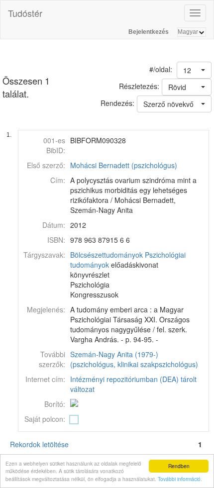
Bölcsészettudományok (106, 255)
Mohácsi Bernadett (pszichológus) (123, 165)
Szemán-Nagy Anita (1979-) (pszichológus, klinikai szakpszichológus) (134, 359)
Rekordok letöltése (39, 444)
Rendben (179, 466)
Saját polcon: (44, 419)
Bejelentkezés (148, 31)
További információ (179, 479)
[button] (194, 70)
